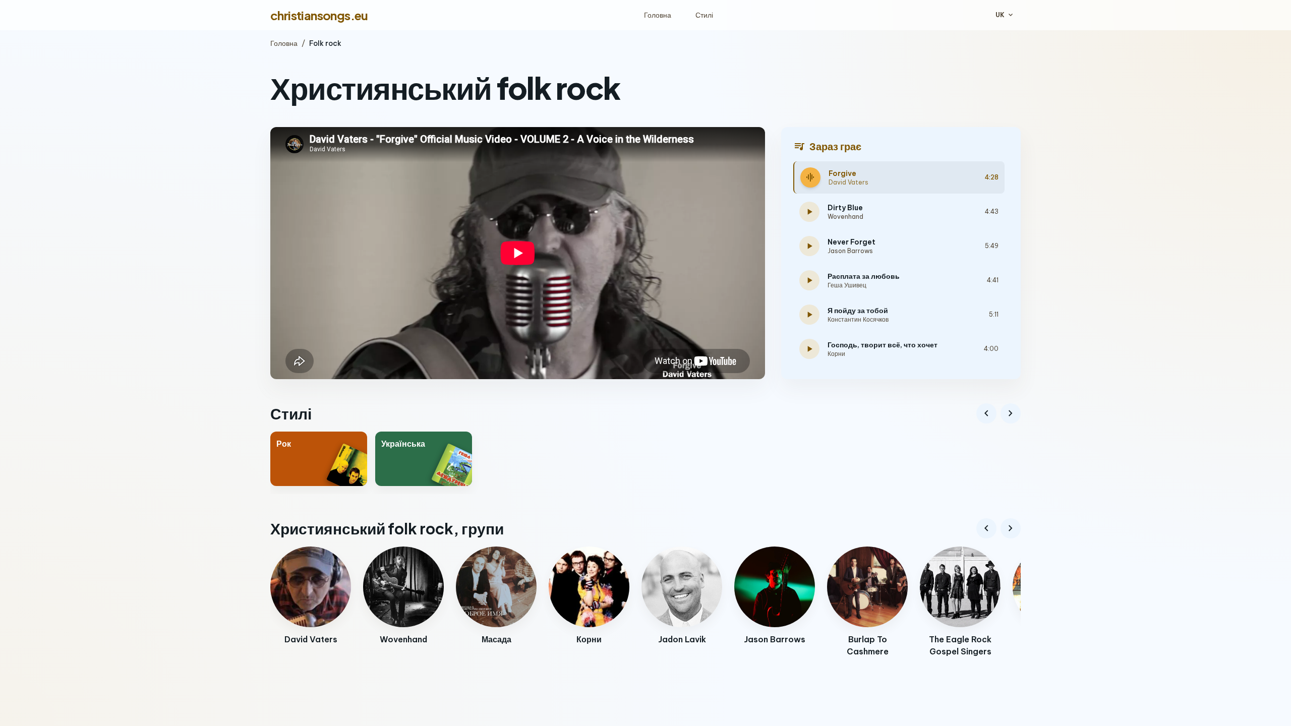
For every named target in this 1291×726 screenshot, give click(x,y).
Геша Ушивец (847, 285)
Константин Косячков (858, 319)
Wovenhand (845, 216)
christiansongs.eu (319, 15)
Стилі (704, 15)
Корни (836, 353)
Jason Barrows (850, 251)
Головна (657, 15)
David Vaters (848, 182)
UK (1005, 15)
